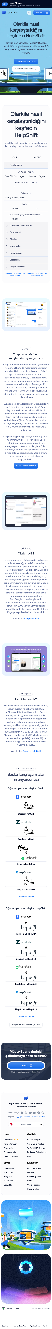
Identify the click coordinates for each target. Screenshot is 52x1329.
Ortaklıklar (8, 1185)
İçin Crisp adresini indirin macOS (32, 1117)
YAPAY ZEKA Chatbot (36, 1148)
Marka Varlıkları (10, 1181)
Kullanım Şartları (34, 1176)
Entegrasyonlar (10, 1152)
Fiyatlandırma (35, 1326)
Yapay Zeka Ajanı (20, 1326)
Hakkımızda (9, 1168)
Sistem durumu (13, 1308)
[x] (26, 1112)
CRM (29, 1156)
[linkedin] (38, 1112)
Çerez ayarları (33, 1189)
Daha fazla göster (26, 896)
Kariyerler (8, 1176)
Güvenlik (30, 1172)
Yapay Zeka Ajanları (35, 1144)
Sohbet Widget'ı (34, 1140)
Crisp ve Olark (31, 618)
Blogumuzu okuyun (35, 1168)
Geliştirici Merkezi (11, 1156)
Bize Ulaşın (8, 1172)
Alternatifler (9, 1148)
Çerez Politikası (33, 1185)
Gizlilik (29, 1181)
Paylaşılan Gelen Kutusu (37, 1152)
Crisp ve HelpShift (31, 751)
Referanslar (10, 1140)
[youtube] (30, 1112)
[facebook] (22, 1112)
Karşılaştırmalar (10, 1144)
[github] (43, 1112)
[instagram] (34, 1112)
